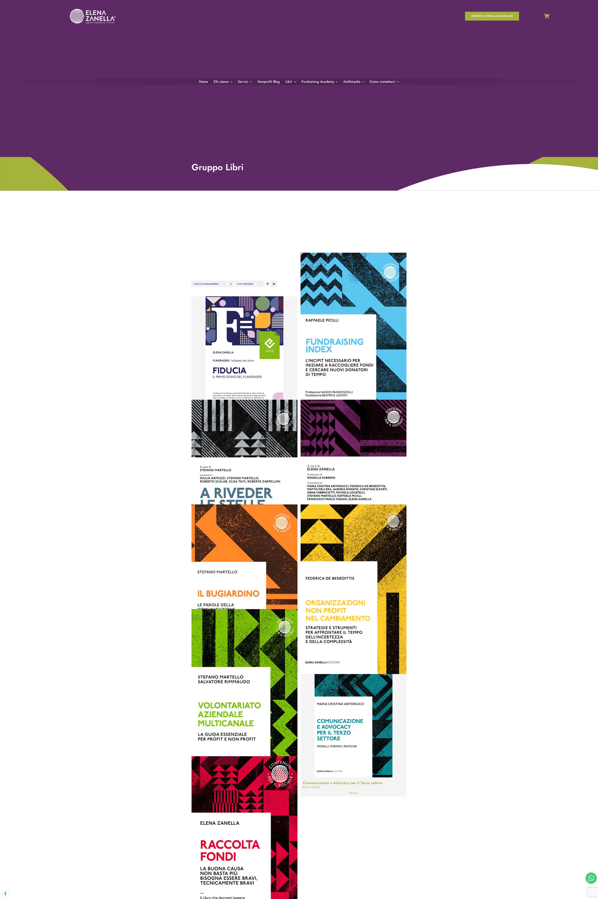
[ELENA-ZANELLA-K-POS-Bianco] (92, 9)
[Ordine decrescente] (231, 284)
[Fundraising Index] (353, 337)
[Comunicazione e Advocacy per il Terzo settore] (353, 715)
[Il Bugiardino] (244, 589)
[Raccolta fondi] (244, 841)
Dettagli (354, 793)
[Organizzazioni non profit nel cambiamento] (353, 589)
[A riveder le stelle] (244, 484)
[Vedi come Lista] (274, 284)
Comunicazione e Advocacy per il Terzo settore (342, 783)
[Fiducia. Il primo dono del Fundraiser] (244, 358)
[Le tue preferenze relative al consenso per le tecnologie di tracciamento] (5, 894)
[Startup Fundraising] (353, 484)
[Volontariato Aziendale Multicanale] (244, 694)
